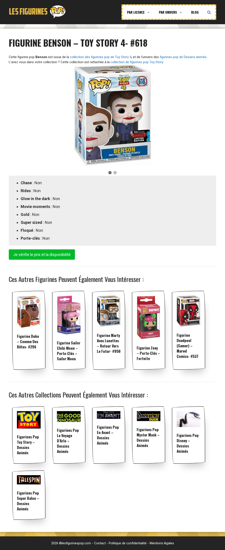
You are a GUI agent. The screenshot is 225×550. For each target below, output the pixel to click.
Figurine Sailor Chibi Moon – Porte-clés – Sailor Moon (68, 350)
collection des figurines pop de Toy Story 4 (100, 57)
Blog (195, 12)
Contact (100, 543)
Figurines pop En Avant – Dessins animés (108, 435)
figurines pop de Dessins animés (183, 57)
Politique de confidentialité (128, 543)
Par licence (136, 12)
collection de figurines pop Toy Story (137, 62)
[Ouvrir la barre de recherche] (209, 12)
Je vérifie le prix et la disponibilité (42, 254)
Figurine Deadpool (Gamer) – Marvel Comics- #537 (187, 345)
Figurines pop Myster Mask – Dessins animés (148, 437)
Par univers (168, 12)
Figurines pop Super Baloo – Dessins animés (28, 500)
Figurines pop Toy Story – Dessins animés (28, 444)
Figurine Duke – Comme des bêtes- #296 (28, 341)
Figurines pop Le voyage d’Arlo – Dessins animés (68, 440)
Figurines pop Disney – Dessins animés (188, 443)
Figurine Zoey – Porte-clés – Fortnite (148, 353)
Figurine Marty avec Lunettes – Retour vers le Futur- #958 (108, 343)
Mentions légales (162, 543)
